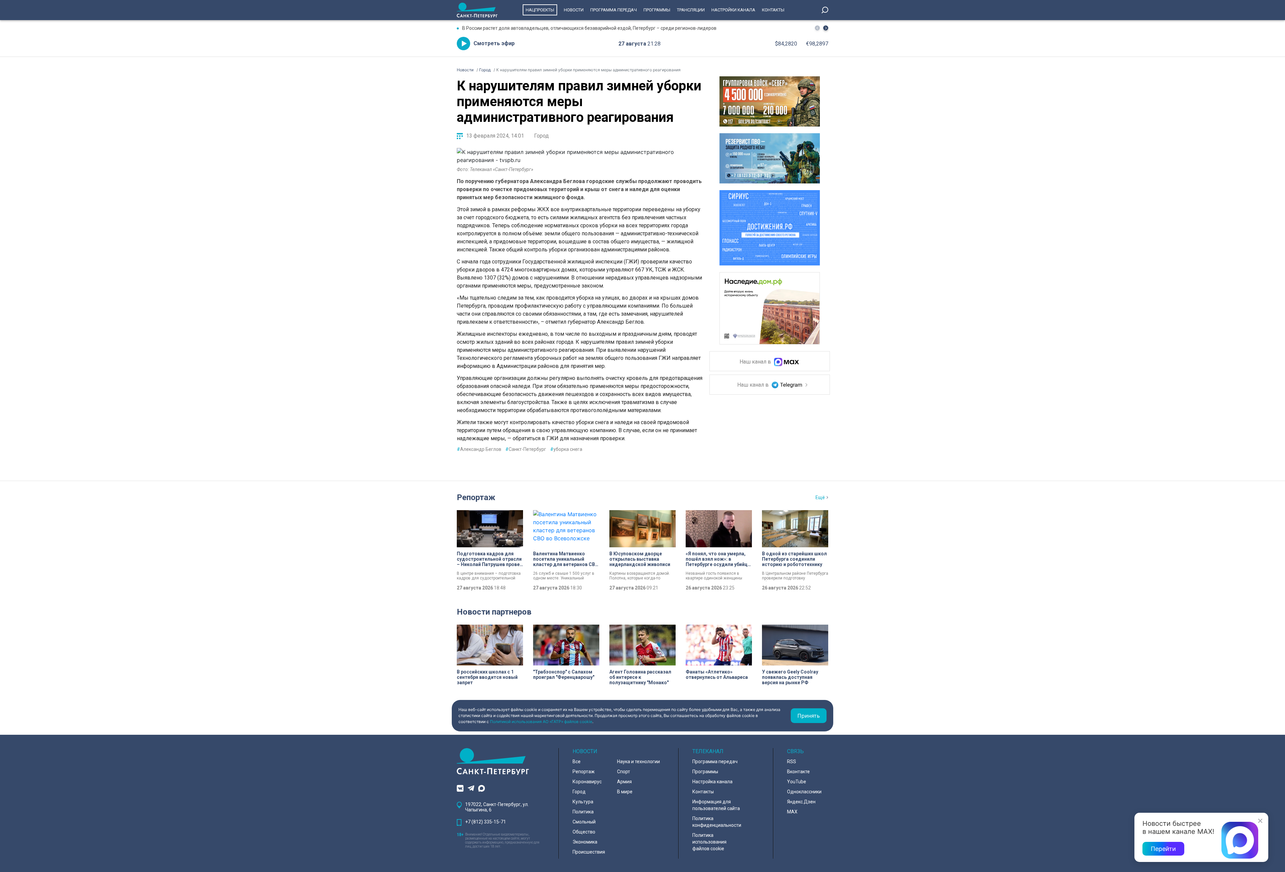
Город (541, 136)
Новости (574, 9)
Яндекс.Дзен (801, 801)
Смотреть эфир (494, 43)
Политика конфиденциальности (716, 822)
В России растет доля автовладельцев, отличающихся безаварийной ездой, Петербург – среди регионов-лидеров (589, 28)
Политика (583, 811)
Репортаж (476, 497)
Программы (657, 9)
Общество (584, 832)
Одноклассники (804, 791)
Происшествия (589, 852)
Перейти (1163, 848)
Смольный (584, 821)
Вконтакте (798, 771)
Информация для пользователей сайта (716, 805)
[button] (825, 27)
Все (577, 761)
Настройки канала (733, 9)
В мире (624, 791)
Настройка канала (712, 781)
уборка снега (566, 449)
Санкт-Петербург (525, 449)
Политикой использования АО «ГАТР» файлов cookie (541, 721)
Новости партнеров (494, 612)
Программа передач (613, 9)
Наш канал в (756, 362)
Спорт (623, 771)
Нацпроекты (540, 9)
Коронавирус (587, 781)
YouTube (796, 781)
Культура (583, 801)
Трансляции (691, 9)
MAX (792, 811)
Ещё (820, 497)
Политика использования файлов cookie (709, 842)
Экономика (585, 842)
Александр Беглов (479, 449)
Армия (624, 781)
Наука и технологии (638, 761)
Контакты (773, 9)
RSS (791, 761)
